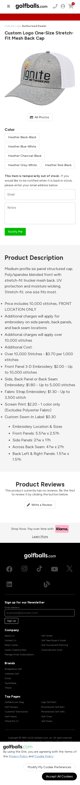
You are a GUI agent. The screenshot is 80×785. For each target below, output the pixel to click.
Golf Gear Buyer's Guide (53, 640)
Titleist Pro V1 (11, 721)
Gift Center (47, 635)
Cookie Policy (43, 756)
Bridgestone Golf (13, 669)
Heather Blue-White (22, 146)
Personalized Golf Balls (52, 707)
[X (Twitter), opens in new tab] (69, 569)
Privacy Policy (18, 756)
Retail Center (11, 645)
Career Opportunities (15, 650)
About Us (9, 635)
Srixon (8, 678)
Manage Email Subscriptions (19, 654)
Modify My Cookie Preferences (49, 767)
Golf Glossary (11, 707)
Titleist (8, 687)
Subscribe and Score (51, 650)
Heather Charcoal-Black (24, 156)
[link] (63, 6)
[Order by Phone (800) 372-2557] (55, 6)
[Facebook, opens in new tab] (9, 569)
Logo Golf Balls (48, 702)
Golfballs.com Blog (14, 702)
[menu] (8, 6)
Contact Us (10, 640)
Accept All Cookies (59, 776)
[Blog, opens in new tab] (47, 584)
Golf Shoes (46, 721)
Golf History (11, 716)
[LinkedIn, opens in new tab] (9, 584)
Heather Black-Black (22, 137)
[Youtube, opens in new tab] (54, 569)
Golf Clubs (46, 716)
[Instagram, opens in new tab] (24, 569)
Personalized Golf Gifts (52, 711)
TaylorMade (10, 683)
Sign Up (11, 620)
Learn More (40, 536)
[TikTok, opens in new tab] (39, 569)
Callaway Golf (12, 673)
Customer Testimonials (16, 711)
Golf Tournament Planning (54, 645)
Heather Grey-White (22, 165)
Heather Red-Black (58, 165)
